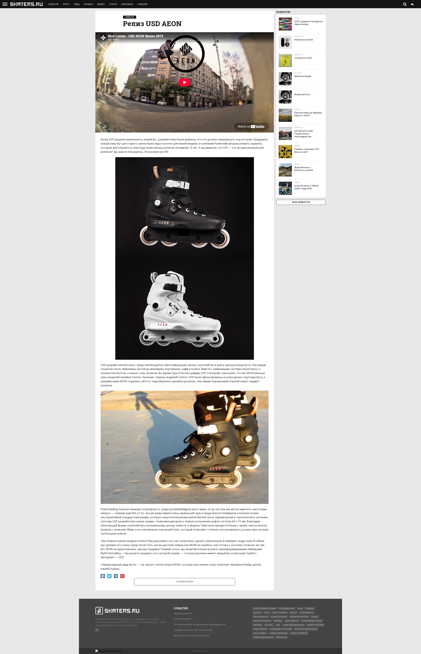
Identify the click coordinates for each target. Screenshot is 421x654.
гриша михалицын (263, 637)
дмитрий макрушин (293, 625)
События (142, 4)
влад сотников (299, 633)
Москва (278, 621)
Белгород (281, 637)
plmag (314, 617)
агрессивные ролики (264, 608)
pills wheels (260, 633)
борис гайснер (279, 617)
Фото (66, 4)
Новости (53, 4)
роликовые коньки (311, 621)
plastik (269, 625)
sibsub (293, 613)
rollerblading (287, 608)
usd (278, 625)
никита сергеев (315, 625)
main (300, 608)
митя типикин (260, 617)
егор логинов (279, 613)
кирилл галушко (262, 621)
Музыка (88, 4)
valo (266, 613)
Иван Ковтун (291, 621)
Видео (101, 4)
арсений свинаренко (306, 629)
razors (257, 613)
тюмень (257, 625)
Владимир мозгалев (281, 629)
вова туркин (260, 629)
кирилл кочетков (299, 617)
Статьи (113, 4)
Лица (77, 4)
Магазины (127, 4)
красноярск (306, 613)
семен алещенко (279, 633)
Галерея (310, 608)
